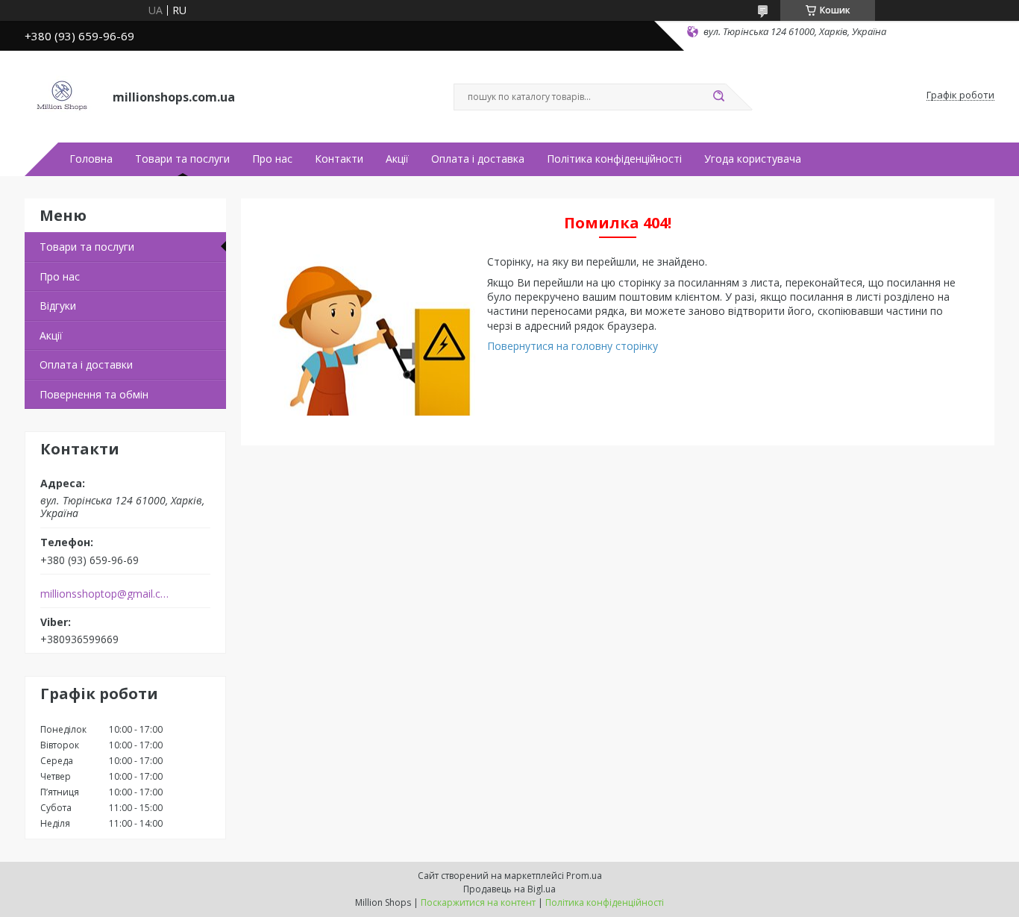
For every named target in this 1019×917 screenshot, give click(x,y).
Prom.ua (584, 875)
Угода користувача (752, 159)
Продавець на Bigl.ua (509, 889)
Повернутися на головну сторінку (572, 346)
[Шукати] (718, 97)
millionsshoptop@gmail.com (105, 594)
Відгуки (58, 305)
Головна (91, 159)
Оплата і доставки (86, 364)
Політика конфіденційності (614, 159)
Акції (397, 159)
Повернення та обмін (94, 394)
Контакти (339, 159)
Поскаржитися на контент (478, 902)
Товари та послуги (182, 159)
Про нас (272, 159)
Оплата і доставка (477, 159)
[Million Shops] (62, 95)
